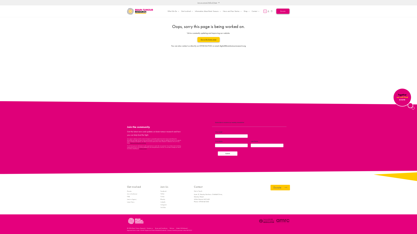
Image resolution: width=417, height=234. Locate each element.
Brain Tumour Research (139, 228)
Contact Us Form (143, 148)
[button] (173, 11)
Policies (172, 228)
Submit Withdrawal (182, 228)
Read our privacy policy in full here (138, 143)
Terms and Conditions (161, 228)
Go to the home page (208, 40)
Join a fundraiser (132, 194)
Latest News (131, 202)
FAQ (128, 196)
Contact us (150, 228)
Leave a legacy (131, 199)
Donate (129, 191)
